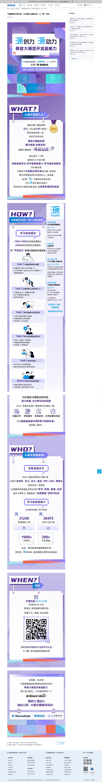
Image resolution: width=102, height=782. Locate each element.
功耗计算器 (67, 767)
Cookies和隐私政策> (64, 1)
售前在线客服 (31, 760)
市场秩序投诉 (67, 772)
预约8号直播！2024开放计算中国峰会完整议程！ (25, 743)
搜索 (81, 5)
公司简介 (10, 760)
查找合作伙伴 (31, 763)
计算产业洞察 (67, 760)
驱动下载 (48, 760)
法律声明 (92, 780)
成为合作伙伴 (31, 771)
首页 (8, 8)
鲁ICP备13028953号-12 (38, 780)
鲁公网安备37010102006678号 (52, 780)
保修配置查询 (49, 770)
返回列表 (60, 743)
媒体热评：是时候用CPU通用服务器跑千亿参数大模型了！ (27, 745)
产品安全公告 (49, 774)
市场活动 (10, 765)
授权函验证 (67, 774)
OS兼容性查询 (68, 770)
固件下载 (48, 763)
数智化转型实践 (12, 772)
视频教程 (48, 767)
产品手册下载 (49, 765)
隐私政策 (87, 780)
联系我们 (10, 774)
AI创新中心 (67, 765)
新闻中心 (18, 8)
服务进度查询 (49, 772)
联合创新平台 (67, 763)
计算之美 (10, 767)
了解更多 (74, 59)
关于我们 (12, 8)
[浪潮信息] (11, 5)
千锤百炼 (10, 770)
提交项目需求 (31, 765)
